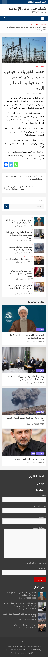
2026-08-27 (28, 279)
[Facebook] (6, 164)
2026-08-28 (28, 226)
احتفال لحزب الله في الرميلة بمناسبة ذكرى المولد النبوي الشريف (20, 288)
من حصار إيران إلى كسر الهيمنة (19, 259)
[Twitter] (11, 164)
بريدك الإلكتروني (39, 506)
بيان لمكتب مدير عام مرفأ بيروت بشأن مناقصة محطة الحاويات (24, 177)
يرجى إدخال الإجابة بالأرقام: (35, 563)
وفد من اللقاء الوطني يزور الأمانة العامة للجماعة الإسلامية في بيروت (18, 234)
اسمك (43, 495)
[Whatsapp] (16, 164)
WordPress (31, 653)
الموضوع (42, 517)
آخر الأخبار (39, 587)
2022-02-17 (39, 93)
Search (6, 206)
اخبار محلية (40, 66)
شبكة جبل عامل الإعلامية (27, 8)
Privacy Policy (35, 650)
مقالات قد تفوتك (36, 302)
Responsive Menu (4, 2)
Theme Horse (21, 650)
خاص (23, 256)
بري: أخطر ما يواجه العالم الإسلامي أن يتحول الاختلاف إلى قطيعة (19, 273)
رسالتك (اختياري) (39, 528)
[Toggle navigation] (43, 18)
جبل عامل (30, 93)
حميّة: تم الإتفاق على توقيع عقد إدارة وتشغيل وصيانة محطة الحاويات (23, 187)
